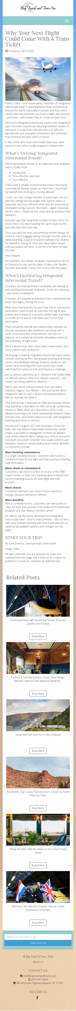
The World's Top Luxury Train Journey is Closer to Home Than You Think (38, 793)
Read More (38, 636)
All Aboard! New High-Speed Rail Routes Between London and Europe (38, 621)
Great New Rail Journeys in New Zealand (38, 734)
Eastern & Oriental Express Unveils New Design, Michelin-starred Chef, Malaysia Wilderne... (38, 679)
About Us (38, 961)
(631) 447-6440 (39, 979)
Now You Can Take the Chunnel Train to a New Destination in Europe (38, 908)
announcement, (35, 387)
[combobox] (38, 937)
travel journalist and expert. (41, 543)
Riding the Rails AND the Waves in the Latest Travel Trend (38, 850)
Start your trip (38, 943)
